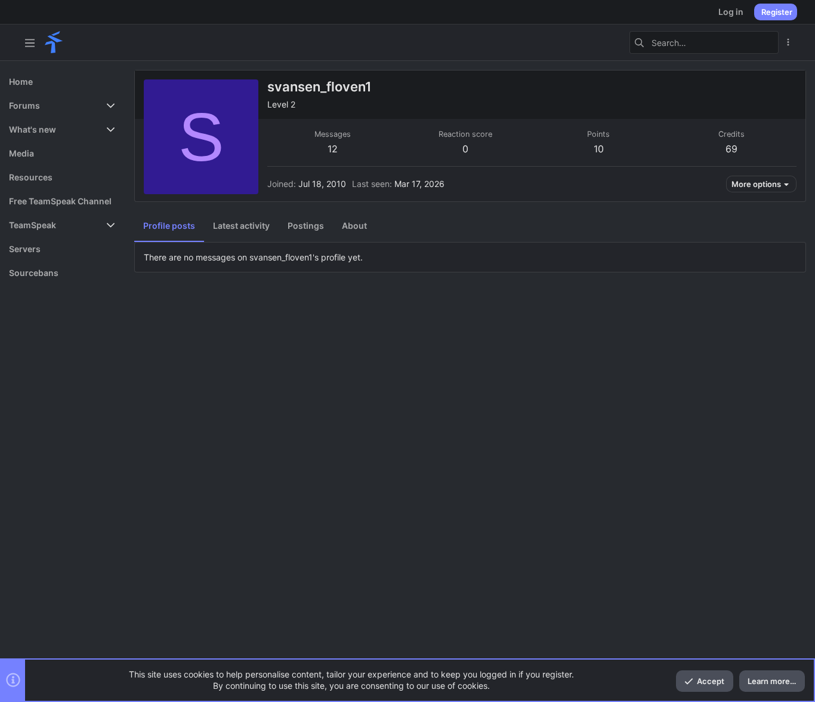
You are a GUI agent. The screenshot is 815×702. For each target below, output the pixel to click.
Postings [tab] (306, 225)
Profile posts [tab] (169, 225)
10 (599, 149)
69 (731, 149)
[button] (30, 42)
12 (333, 149)
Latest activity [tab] (241, 225)
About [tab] (354, 225)
